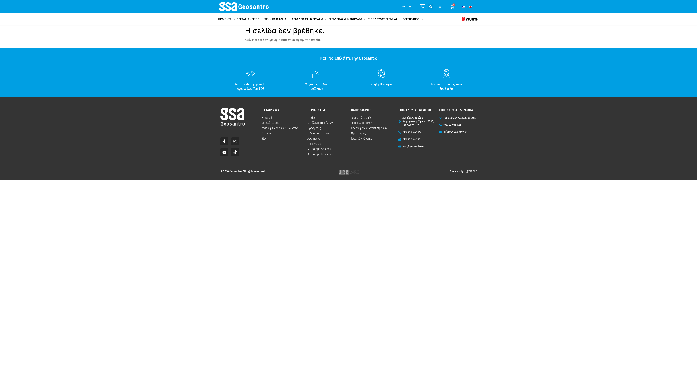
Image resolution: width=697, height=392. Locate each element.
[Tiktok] (235, 152)
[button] (430, 6)
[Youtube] (224, 152)
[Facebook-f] (224, 141)
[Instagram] (235, 141)
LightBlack (470, 171)
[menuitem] (463, 6)
